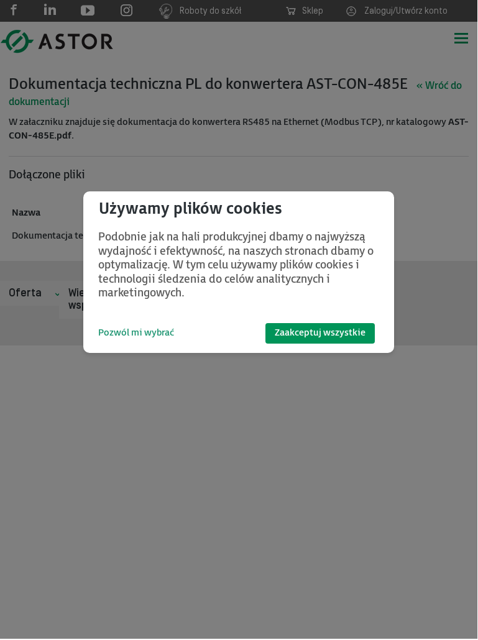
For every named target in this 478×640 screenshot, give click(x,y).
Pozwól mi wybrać (136, 333)
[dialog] (238, 272)
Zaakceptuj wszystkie (320, 333)
